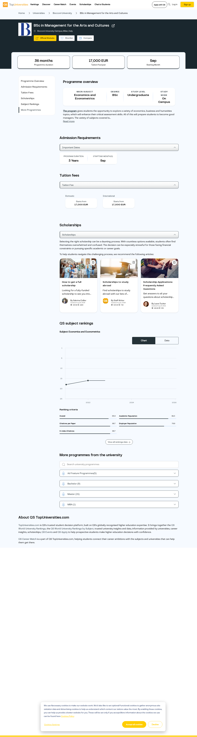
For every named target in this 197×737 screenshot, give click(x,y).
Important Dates (71, 147)
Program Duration (74, 156)
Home (21, 13)
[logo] (15, 4)
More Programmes (31, 110)
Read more (69, 121)
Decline (155, 724)
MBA (71, 504)
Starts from (81, 201)
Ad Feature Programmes (81, 473)
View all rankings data (117, 442)
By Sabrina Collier (78, 300)
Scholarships (85, 4)
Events (73, 4)
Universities (39, 13)
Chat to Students (102, 4)
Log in (174, 4)
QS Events (47, 532)
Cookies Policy (67, 716)
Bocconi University (62, 13)
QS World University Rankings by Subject (72, 528)
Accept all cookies (134, 724)
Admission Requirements (34, 86)
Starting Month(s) (103, 156)
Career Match (60, 4)
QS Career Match (27, 539)
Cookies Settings (52, 724)
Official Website (47, 38)
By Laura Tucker (159, 303)
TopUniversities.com (28, 525)
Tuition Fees (27, 92)
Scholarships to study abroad (115, 284)
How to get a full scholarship (71, 284)
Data (167, 340)
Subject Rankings (30, 104)
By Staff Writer (117, 300)
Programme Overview (32, 81)
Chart (144, 340)
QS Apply (62, 532)
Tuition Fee (68, 185)
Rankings (34, 4)
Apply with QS (159, 5)
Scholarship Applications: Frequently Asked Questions (158, 285)
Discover (46, 4)
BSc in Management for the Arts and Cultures (71, 25)
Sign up (187, 4)
